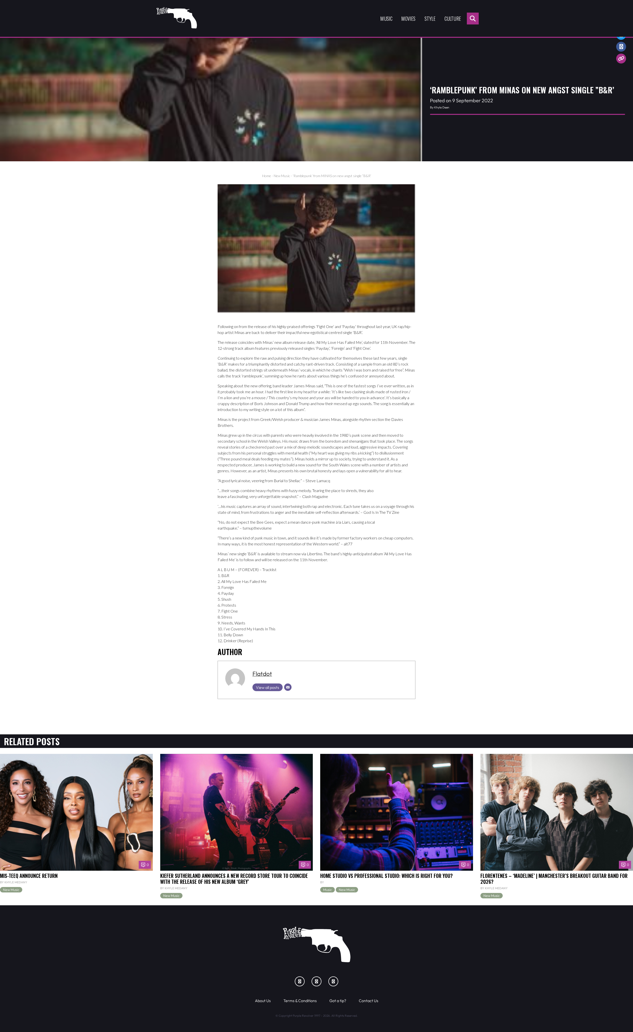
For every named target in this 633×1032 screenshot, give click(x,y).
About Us (263, 1000)
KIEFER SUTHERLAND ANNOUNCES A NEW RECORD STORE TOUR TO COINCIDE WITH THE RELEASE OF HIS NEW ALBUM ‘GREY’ (234, 878)
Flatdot (262, 673)
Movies (408, 18)
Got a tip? (337, 1000)
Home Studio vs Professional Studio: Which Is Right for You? (386, 875)
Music (386, 18)
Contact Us (368, 1000)
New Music (282, 176)
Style (430, 18)
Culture (453, 18)
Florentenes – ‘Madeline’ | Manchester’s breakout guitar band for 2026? (554, 878)
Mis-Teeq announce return (29, 875)
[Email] (288, 687)
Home (266, 176)
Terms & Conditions (300, 1000)
